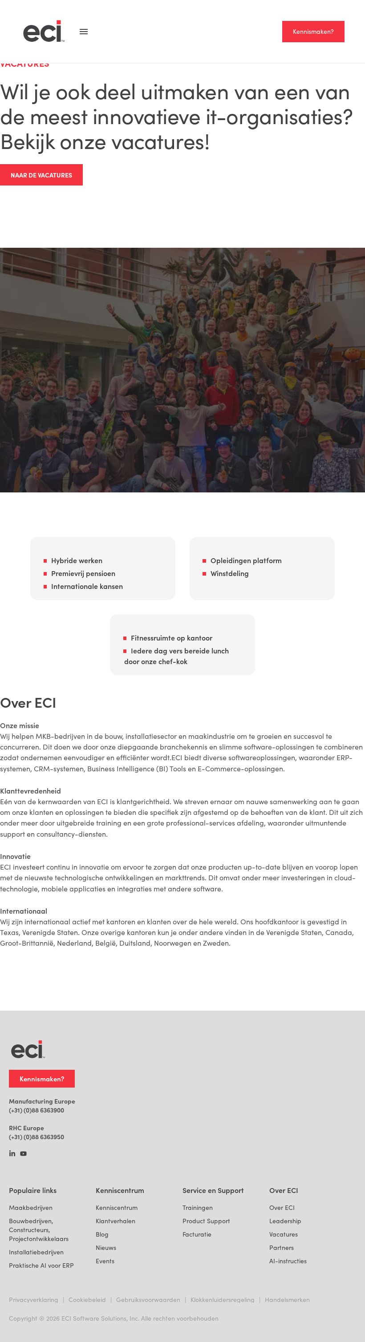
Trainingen (197, 1207)
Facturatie (196, 1234)
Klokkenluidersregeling (223, 1299)
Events (105, 1261)
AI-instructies (288, 1261)
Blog (102, 1234)
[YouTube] (23, 1154)
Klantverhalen (115, 1221)
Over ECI (282, 1207)
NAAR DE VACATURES (41, 174)
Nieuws (106, 1247)
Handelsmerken (287, 1299)
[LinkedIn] (12, 1154)
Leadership (285, 1221)
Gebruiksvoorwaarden (148, 1299)
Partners (281, 1247)
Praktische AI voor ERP (41, 1265)
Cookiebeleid (87, 1299)
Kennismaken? (313, 31)
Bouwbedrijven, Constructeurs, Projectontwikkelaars (39, 1230)
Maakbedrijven (31, 1207)
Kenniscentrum (117, 1207)
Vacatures (283, 1234)
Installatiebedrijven (36, 1252)
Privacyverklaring (33, 1299)
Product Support (206, 1221)
